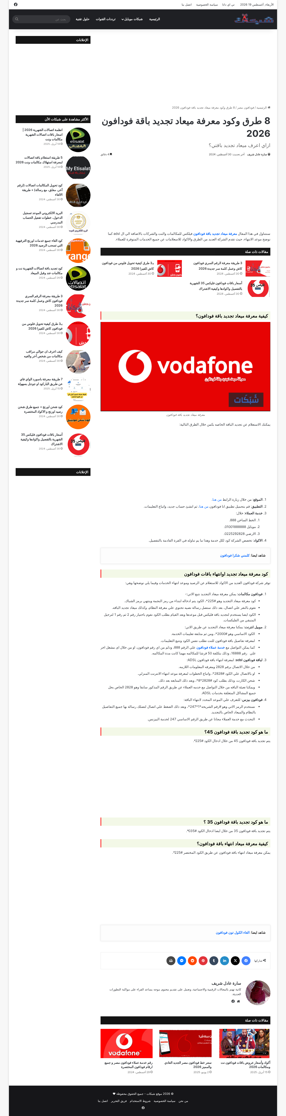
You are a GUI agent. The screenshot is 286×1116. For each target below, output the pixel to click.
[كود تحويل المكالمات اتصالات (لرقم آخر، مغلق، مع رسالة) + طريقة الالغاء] (78, 195)
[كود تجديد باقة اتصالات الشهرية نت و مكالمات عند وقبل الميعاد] (78, 278)
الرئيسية (154, 19)
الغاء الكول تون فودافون (233, 932)
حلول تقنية (83, 19)
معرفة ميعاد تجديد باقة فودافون (215, 233)
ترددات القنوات (106, 19)
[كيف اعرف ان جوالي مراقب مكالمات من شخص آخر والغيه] (78, 361)
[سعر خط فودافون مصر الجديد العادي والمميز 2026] (185, 1043)
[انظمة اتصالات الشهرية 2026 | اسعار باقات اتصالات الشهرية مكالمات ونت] (78, 140)
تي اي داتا (228, 4)
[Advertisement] (185, 67)
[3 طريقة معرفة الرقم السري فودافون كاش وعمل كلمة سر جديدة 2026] (258, 268)
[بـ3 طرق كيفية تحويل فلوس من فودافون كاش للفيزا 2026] (169, 268)
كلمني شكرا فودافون (235, 555)
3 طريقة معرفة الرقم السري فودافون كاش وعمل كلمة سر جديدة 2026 (39, 300)
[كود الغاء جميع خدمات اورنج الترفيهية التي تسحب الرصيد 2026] (78, 250)
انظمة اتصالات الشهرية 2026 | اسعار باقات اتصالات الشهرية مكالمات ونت (43, 134)
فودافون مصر (245, 107)
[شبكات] (254, 19)
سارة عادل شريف (257, 154)
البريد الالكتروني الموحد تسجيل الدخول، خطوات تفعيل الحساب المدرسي (43, 217)
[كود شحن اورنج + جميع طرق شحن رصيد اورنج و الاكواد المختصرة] (78, 417)
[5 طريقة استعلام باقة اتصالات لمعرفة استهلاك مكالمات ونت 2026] (78, 167)
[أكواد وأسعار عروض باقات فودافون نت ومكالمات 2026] (244, 1043)
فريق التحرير (119, 1101)
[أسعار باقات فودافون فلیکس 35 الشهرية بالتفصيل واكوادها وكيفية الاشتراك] (258, 288)
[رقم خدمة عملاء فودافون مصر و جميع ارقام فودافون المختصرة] (127, 1043)
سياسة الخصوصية (207, 4)
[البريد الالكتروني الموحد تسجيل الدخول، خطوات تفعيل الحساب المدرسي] (78, 223)
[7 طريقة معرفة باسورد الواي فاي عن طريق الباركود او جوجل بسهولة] (78, 389)
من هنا (217, 499)
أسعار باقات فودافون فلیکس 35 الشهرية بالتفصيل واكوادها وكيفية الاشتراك (42, 439)
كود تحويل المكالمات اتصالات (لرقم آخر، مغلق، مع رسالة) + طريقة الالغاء (40, 189)
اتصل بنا (187, 4)
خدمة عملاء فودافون (210, 647)
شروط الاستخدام (140, 1101)
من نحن (183, 1101)
